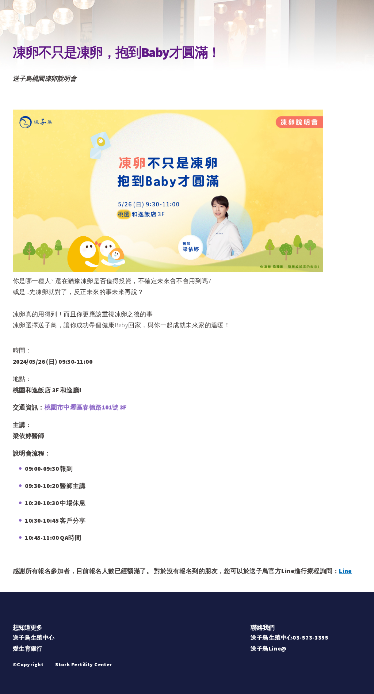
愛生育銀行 (28, 648)
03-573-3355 (310, 637)
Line (345, 571)
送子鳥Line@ (268, 648)
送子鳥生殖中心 (34, 637)
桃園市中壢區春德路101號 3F (86, 407)
